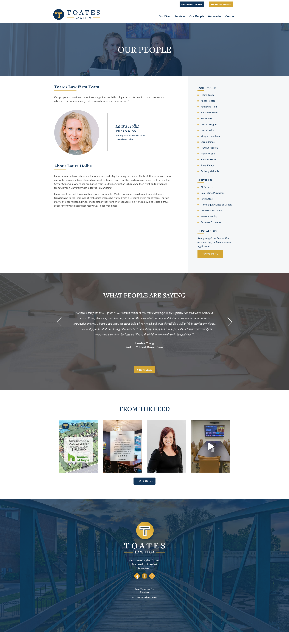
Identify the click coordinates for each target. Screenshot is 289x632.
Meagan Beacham (210, 136)
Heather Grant (209, 159)
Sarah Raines (207, 142)
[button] (59, 322)
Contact (230, 16)
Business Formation (211, 222)
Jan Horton (207, 118)
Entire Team (207, 95)
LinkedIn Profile (124, 139)
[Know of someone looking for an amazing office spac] (210, 446)
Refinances (207, 199)
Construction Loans (211, 210)
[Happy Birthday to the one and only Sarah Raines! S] (166, 446)
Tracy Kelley (207, 165)
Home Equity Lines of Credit (216, 204)
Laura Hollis (207, 130)
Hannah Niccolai (209, 147)
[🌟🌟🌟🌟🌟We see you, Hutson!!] (122, 446)
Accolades (214, 16)
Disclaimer (144, 591)
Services (179, 16)
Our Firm (164, 16)
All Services (207, 187)
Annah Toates (208, 101)
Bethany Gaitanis (210, 171)
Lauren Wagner (209, 124)
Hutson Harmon (209, 112)
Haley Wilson (208, 153)
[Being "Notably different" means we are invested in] (78, 446)
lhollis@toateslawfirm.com (130, 135)
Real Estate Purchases (212, 193)
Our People (196, 16)
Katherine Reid (209, 106)
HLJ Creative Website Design (144, 597)
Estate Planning (209, 216)
